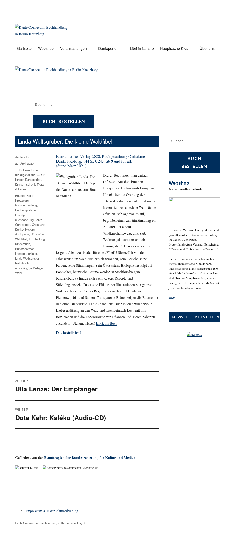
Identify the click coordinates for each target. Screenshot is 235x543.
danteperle (22, 234)
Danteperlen (108, 48)
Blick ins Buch (107, 323)
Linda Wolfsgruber (27, 258)
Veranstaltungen (73, 48)
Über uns (207, 48)
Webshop (46, 48)
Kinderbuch (22, 244)
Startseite (24, 48)
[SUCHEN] (216, 141)
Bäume (20, 195)
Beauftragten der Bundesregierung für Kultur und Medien (89, 457)
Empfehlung (37, 239)
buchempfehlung (26, 205)
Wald (18, 273)
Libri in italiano (142, 48)
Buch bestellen (63, 121)
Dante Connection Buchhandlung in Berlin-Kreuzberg (49, 523)
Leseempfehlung (26, 253)
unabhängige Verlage (29, 268)
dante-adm (22, 157)
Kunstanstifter (24, 248)
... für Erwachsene (27, 170)
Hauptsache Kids (174, 48)
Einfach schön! (25, 184)
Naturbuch (22, 263)
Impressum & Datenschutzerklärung (52, 510)
